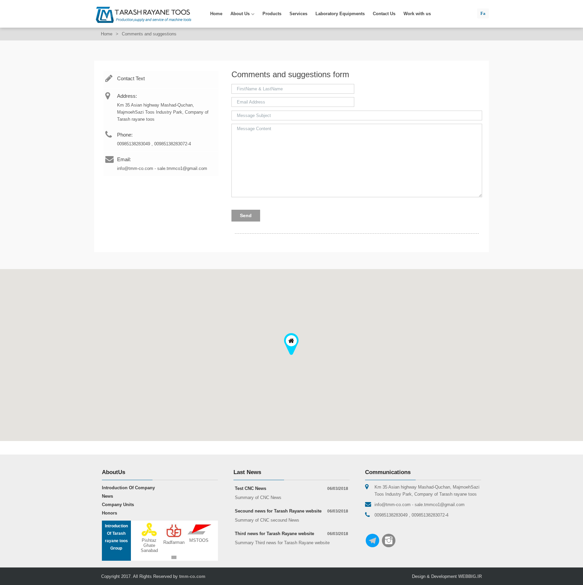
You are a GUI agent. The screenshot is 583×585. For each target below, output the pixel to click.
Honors (109, 513)
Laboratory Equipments (340, 13)
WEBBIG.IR (470, 576)
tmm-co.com (192, 576)
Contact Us (384, 13)
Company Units (118, 504)
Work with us (417, 13)
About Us (240, 13)
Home (216, 13)
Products (271, 13)
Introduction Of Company (128, 487)
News (107, 496)
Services (298, 13)
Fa (482, 13)
